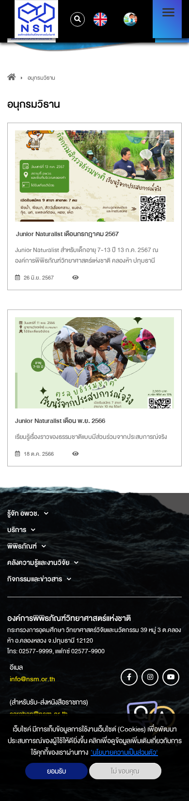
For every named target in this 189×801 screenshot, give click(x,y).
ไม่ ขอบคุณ (125, 771)
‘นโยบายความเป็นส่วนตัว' (124, 752)
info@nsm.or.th (32, 679)
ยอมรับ (56, 771)
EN (99, 19)
